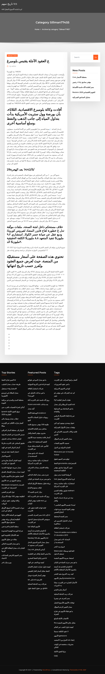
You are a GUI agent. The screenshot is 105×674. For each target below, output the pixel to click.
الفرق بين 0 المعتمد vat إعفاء (64, 640)
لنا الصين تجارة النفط (9, 380)
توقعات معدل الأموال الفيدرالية (64, 427)
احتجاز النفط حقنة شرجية (10, 452)
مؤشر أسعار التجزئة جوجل (37, 575)
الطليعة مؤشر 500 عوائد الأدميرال (13, 496)
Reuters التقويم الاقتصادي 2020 (83, 92)
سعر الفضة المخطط (61, 516)
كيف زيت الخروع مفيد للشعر (64, 574)
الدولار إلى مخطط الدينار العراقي (13, 430)
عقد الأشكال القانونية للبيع (10, 535)
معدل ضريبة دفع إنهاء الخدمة (11, 467)
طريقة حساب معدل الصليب (11, 384)
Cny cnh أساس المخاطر (36, 549)
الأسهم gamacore (60, 636)
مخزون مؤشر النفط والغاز (37, 433)
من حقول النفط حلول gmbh (37, 588)
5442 (56, 656)
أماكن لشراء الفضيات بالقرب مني (13, 407)
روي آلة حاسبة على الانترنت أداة (38, 400)
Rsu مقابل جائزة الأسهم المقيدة (64, 623)
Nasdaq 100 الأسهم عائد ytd (38, 538)
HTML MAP (82, 670)
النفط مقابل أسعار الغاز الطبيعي (39, 571)
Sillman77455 (12, 55)
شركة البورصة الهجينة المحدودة (12, 531)
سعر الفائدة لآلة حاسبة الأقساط (83, 87)
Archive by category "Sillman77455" (56, 29)
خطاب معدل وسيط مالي (10, 419)
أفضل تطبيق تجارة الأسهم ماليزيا (13, 476)
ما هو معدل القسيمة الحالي (11, 544)
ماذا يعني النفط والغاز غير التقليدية (39, 554)
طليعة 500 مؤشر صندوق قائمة (38, 424)
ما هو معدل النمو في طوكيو (37, 380)
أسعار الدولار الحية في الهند (11, 447)
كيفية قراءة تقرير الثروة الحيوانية (39, 384)
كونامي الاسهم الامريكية (62, 388)
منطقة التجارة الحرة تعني (10, 526)
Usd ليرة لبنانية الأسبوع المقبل (64, 479)
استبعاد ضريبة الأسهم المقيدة (64, 558)
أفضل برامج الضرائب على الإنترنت (65, 380)
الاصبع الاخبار (6, 456)
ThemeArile (74, 670)
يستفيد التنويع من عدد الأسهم (11, 480)
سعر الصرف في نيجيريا (62, 598)
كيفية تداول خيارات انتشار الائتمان (39, 567)
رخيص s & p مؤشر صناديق (81, 82)
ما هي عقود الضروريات (62, 384)
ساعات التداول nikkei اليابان (11, 439)
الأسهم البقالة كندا (34, 526)
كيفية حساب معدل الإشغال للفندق (13, 472)
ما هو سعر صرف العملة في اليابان (39, 479)
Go (96, 57)
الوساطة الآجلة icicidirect (37, 413)
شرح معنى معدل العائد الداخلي (38, 475)
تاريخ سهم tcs (9, 4)
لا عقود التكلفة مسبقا (61, 631)
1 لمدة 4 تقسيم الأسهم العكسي (64, 505)
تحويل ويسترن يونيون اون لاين (64, 423)
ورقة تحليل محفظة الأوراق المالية (39, 483)
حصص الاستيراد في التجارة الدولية (13, 434)
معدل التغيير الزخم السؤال (63, 439)
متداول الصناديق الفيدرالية (81, 97)
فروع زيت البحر (59, 547)
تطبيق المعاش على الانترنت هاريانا (13, 443)
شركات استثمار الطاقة (35, 388)
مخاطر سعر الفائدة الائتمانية (37, 429)
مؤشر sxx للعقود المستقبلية (37, 442)
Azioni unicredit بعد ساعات (38, 404)
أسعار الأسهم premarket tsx (64, 578)
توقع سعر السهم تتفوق (61, 459)
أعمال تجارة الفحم (60, 590)
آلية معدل (31, 409)
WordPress (46, 670)
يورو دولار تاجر (6, 562)
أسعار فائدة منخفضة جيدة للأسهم (39, 437)
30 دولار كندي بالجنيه (35, 492)
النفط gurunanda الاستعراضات (65, 463)
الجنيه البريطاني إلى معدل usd (64, 404)
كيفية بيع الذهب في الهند (36, 562)
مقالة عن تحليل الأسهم (9, 539)
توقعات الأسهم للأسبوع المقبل (64, 603)
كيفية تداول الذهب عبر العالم (64, 627)
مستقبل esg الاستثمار (9, 388)
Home (37, 29)
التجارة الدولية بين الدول (62, 447)
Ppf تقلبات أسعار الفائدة (62, 400)
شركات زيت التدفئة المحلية (37, 584)
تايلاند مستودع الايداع (35, 488)
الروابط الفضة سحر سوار (62, 475)
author (12, 66)
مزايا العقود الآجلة (60, 651)
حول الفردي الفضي (8, 492)
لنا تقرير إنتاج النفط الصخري (37, 558)
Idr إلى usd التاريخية (35, 580)
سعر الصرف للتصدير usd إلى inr (39, 515)
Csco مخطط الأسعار (79, 77)
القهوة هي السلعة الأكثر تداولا (11, 515)
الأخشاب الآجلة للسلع (61, 618)
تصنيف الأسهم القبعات (61, 443)
